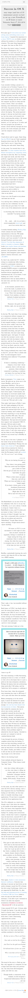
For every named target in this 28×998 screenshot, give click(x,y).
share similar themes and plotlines (15, 246)
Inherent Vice (5, 242)
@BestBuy (21, 563)
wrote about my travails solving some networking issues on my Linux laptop (13, 35)
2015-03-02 (18, 589)
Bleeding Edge (22, 230)
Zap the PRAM (6, 139)
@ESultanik (13, 594)
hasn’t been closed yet (8, 446)
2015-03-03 (18, 658)
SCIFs (12, 266)
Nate (14, 379)
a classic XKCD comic (8, 39)
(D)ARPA (5, 257)
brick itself (19, 223)
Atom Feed (21, 990)
